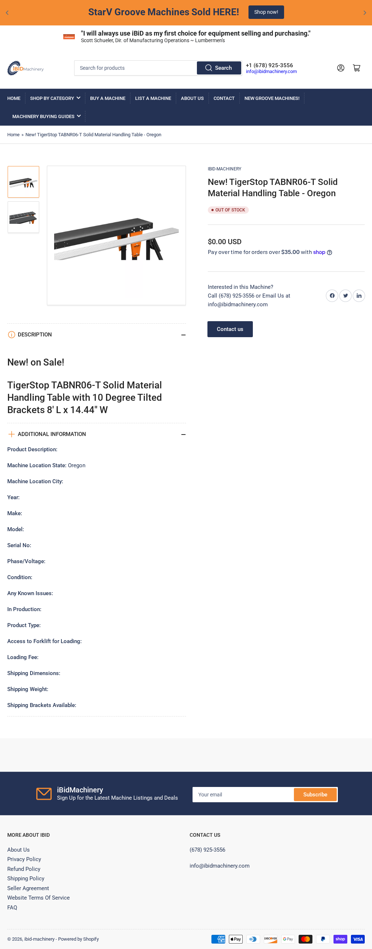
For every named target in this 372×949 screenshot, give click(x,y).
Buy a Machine (107, 98)
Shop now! (266, 12)
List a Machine (153, 98)
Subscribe (315, 794)
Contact (224, 98)
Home (13, 98)
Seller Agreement (28, 888)
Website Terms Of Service (38, 898)
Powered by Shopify (78, 939)
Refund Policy (23, 869)
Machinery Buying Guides (43, 116)
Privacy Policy (24, 859)
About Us (192, 98)
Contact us (230, 329)
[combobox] (158, 68)
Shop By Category (52, 98)
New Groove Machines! (271, 98)
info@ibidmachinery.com (271, 71)
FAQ (12, 907)
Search (223, 68)
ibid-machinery (224, 168)
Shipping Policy (25, 878)
